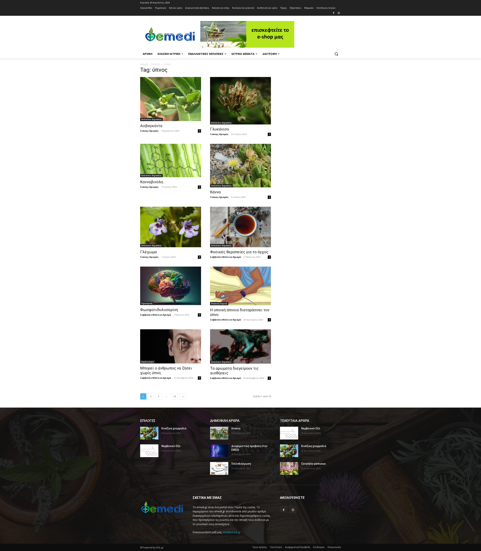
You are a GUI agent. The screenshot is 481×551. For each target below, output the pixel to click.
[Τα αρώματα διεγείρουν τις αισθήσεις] (240, 346)
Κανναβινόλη (151, 182)
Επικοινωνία (334, 547)
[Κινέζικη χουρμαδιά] (149, 433)
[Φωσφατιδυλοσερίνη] (170, 286)
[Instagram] (339, 13)
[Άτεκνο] (219, 433)
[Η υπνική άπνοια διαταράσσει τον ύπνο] (240, 286)
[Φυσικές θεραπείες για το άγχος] (240, 227)
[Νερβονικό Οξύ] (149, 450)
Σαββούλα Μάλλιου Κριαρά (225, 257)
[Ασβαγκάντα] (170, 99)
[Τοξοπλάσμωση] (219, 468)
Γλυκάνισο (219, 129)
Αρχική (144, 64)
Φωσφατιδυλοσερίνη (159, 310)
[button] (336, 53)
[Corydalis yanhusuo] (289, 468)
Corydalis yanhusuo (313, 463)
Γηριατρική (146, 303)
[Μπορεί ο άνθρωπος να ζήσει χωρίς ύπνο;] (170, 346)
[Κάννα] (240, 165)
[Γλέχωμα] (170, 227)
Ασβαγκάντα (151, 126)
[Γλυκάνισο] (240, 101)
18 (174, 396)
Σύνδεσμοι (319, 547)
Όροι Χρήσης (260, 547)
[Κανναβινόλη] (170, 160)
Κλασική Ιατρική (219, 303)
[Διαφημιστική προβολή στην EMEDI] (219, 450)
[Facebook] (333, 13)
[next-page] (183, 396)
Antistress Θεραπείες (151, 119)
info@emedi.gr (231, 532)
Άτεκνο (235, 428)
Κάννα (215, 192)
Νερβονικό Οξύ (170, 446)
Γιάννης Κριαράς (149, 130)
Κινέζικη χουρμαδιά (173, 428)
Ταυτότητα (276, 547)
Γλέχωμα (148, 252)
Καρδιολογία (147, 361)
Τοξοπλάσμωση (241, 463)
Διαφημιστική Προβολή (297, 547)
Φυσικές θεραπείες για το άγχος (239, 252)
